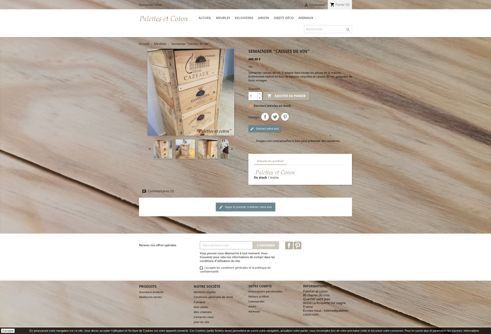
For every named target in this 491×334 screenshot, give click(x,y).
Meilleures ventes (150, 297)
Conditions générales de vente (213, 297)
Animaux (305, 18)
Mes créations (203, 312)
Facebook (289, 245)
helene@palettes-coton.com (326, 312)
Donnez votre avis (267, 128)
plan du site (201, 322)
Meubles (223, 18)
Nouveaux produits (151, 292)
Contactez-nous (150, 5)
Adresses (254, 311)
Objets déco (284, 18)
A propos (199, 302)
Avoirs (252, 306)
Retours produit (258, 296)
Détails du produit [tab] (270, 161)
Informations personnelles (265, 291)
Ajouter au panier (286, 96)
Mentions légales (205, 292)
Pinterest (285, 117)
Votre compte (260, 286)
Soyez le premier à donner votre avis (248, 207)
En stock (260, 177)
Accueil (205, 18)
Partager (265, 117)
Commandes (256, 301)
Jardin (263, 18)
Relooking (244, 18)
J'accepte (8, 330)
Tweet (275, 117)
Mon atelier (201, 307)
